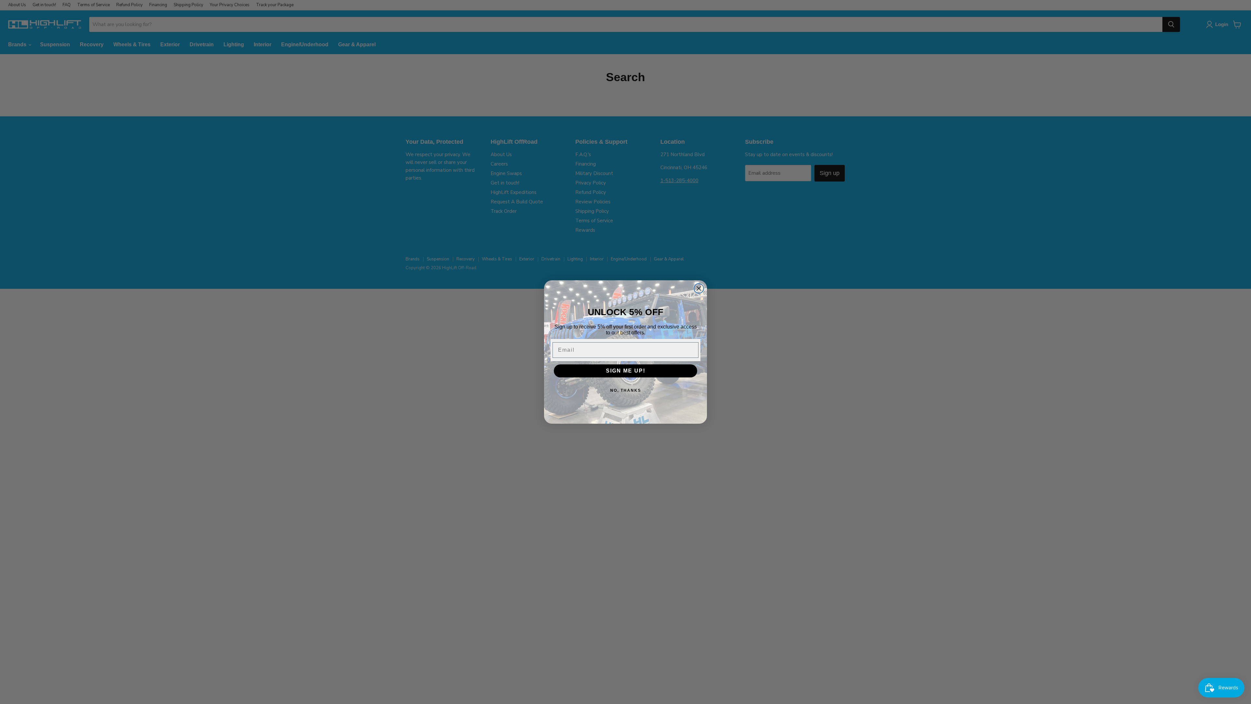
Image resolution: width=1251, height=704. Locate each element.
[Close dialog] (699, 288)
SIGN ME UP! (625, 371)
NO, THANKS (625, 390)
